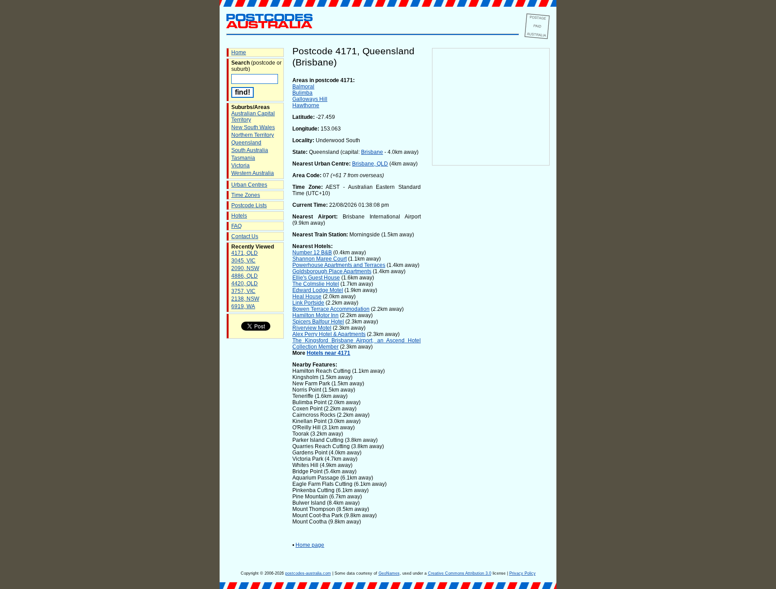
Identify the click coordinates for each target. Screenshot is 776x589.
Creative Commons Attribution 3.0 (459, 573)
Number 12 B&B (312, 252)
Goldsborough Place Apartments (331, 271)
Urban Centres (249, 185)
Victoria (240, 165)
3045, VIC (243, 260)
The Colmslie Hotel (315, 284)
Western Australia (252, 173)
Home (238, 52)
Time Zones (245, 195)
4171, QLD (244, 253)
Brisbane (372, 152)
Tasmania (243, 158)
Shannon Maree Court (319, 259)
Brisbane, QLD (370, 164)
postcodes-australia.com (308, 573)
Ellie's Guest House (316, 278)
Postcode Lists (249, 205)
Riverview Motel (311, 328)
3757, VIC (243, 291)
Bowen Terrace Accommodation (331, 309)
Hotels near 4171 (328, 353)
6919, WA (243, 306)
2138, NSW (245, 299)
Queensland (246, 143)
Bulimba (302, 93)
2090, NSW (245, 268)
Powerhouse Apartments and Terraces (338, 265)
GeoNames (389, 573)
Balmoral (303, 86)
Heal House (307, 296)
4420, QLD (244, 283)
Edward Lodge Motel (317, 290)
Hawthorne (305, 105)
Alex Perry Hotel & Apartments (329, 334)
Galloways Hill (309, 99)
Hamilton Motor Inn (315, 315)
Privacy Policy (522, 573)
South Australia (249, 150)
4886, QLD (244, 276)
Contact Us (244, 236)
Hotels (239, 216)
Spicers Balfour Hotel (318, 321)
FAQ (236, 226)
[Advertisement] (491, 314)
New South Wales (253, 127)
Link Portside (308, 303)
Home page (309, 545)
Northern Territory (252, 135)
